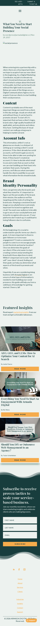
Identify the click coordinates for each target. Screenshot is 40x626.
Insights (20, 603)
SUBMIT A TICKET (31, 3)
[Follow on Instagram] (24, 569)
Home (20, 579)
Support (20, 612)
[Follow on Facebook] (18, 569)
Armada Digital (21, 275)
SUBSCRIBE (20, 544)
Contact (20, 608)
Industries (20, 599)
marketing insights (21, 312)
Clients (20, 591)
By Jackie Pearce (6, 364)
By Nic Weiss (5, 410)
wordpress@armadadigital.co (17, 35)
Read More (20, 369)
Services (20, 587)
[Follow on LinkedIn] (13, 569)
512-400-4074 (19, 3)
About (20, 583)
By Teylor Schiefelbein (8, 455)
